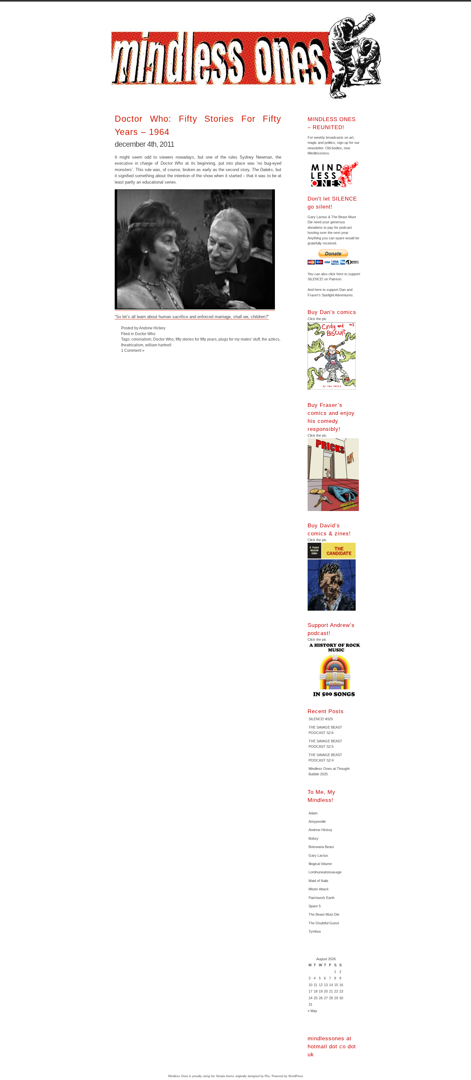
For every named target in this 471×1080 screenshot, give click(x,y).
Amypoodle (317, 821)
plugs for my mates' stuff (239, 339)
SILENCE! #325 (321, 719)
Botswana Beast (321, 847)
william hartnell (158, 345)
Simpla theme (225, 1076)
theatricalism (132, 345)
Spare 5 (315, 906)
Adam (313, 813)
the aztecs (270, 339)
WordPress (295, 1076)
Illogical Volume (320, 864)
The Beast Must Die (324, 914)
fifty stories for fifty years (196, 339)
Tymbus (315, 931)
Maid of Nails (318, 881)
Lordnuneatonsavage (325, 872)
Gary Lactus (318, 855)
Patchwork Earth (322, 898)
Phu (267, 1076)
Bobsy (313, 838)
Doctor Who (145, 334)
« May (312, 1011)
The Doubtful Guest (324, 923)
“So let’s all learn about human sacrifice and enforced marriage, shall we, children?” (192, 316)
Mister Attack (319, 889)
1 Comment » (133, 350)
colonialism (141, 339)
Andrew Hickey (320, 830)
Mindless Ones (248, 56)
